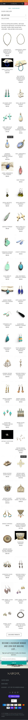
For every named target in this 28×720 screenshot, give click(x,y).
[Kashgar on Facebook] (12, 692)
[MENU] (0, 3)
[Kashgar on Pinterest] (18, 692)
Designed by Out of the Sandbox (12, 714)
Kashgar (6, 713)
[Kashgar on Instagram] (15, 692)
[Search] (22, 3)
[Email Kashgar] (10, 692)
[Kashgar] (14, 3)
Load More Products (14, 634)
